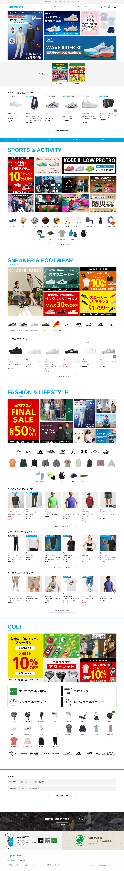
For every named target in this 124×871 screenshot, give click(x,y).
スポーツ (20, 139)
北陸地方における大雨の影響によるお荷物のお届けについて (62, 2)
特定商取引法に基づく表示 (53, 865)
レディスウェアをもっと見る (62, 567)
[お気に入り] (101, 6)
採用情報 (18, 865)
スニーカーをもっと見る (62, 376)
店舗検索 (63, 824)
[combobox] (63, 6)
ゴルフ (102, 139)
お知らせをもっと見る (62, 795)
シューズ (47, 139)
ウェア (75, 139)
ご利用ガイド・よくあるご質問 (17, 860)
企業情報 (10, 865)
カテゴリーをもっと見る (62, 244)
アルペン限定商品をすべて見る (61, 130)
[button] (115, 110)
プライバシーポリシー (37, 865)
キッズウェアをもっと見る (62, 610)
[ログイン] (105, 6)
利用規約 (26, 865)
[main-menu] (114, 6)
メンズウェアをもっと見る (62, 526)
